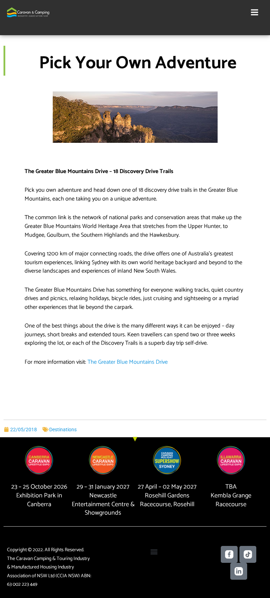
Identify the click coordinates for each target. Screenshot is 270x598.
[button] (154, 552)
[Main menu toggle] (254, 12)
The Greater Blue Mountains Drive (128, 362)
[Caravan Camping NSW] (28, 12)
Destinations (63, 429)
